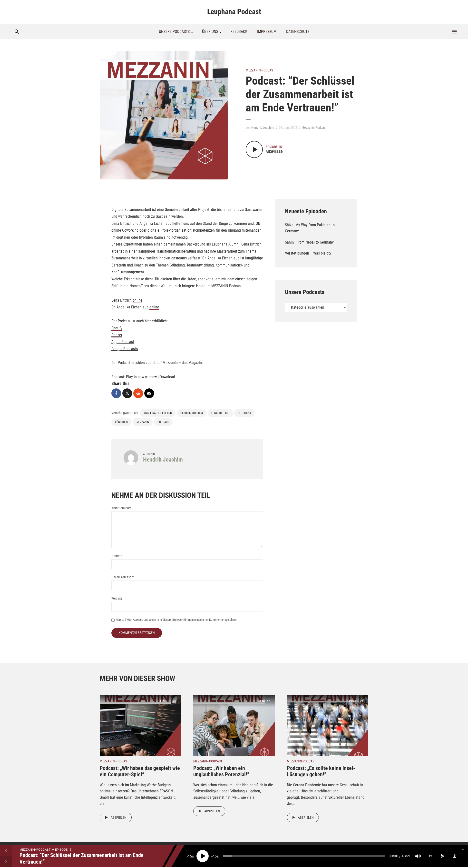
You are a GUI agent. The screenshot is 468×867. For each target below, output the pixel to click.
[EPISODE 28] (140, 725)
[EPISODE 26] (327, 725)
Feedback (239, 31)
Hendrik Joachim (262, 127)
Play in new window (141, 376)
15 (190, 856)
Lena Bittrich (220, 413)
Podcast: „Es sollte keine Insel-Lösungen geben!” (321, 771)
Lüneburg (121, 422)
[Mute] (418, 856)
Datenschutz (297, 31)
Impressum (266, 31)
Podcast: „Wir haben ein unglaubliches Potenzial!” (221, 771)
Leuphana (244, 413)
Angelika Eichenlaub (158, 413)
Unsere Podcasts (174, 31)
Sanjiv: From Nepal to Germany (309, 242)
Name (116, 556)
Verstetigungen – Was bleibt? (308, 253)
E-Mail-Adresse (122, 577)
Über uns (210, 31)
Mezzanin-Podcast (260, 70)
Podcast (163, 422)
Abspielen (119, 817)
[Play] (202, 856)
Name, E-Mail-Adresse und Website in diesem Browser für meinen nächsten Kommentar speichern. (176, 619)
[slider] (304, 856)
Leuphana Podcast (234, 11)
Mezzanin (142, 422)
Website (116, 598)
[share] (442, 856)
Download (167, 376)
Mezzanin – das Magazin (182, 362)
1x (430, 856)
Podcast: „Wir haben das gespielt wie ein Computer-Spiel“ (140, 771)
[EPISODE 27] (234, 725)
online (137, 300)
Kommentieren (121, 508)
